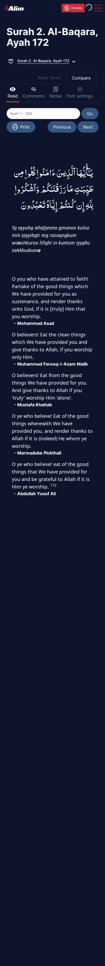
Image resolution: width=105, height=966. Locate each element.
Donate (76, 8)
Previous (62, 127)
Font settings (79, 96)
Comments (34, 96)
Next (88, 127)
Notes (56, 96)
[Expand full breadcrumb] (10, 61)
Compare (81, 78)
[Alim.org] (15, 8)
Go (90, 113)
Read (13, 96)
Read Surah (49, 77)
